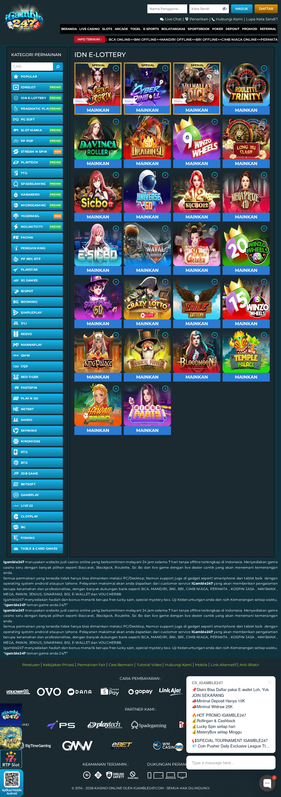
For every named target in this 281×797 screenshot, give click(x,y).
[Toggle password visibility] (224, 9)
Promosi (249, 29)
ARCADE (121, 29)
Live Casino (89, 29)
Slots (107, 29)
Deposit (233, 29)
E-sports (151, 29)
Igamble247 (13, 562)
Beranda (69, 29)
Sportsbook (199, 29)
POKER (217, 29)
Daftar (266, 9)
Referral (268, 29)
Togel (135, 29)
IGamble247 (202, 583)
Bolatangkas (173, 29)
